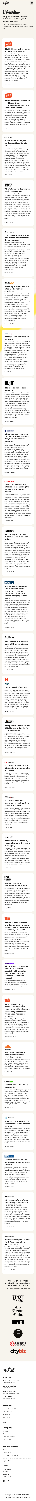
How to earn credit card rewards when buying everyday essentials (15, 1054)
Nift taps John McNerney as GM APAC (17, 338)
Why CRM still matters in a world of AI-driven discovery (17, 642)
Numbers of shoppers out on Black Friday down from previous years (17, 1241)
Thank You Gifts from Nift (16, 687)
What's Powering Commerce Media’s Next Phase (17, 190)
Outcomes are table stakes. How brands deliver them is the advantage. (17, 237)
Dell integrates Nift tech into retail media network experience (17, 288)
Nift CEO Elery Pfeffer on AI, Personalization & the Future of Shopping (17, 843)
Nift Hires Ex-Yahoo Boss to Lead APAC (16, 389)
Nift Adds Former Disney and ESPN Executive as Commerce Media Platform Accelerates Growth (17, 104)
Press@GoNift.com (9, 26)
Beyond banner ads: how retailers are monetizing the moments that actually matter (17, 488)
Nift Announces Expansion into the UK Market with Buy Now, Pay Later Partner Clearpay (17, 437)
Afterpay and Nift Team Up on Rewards (16, 1086)
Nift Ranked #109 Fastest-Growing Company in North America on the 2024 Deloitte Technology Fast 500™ (17, 926)
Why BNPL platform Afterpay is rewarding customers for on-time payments (17, 1202)
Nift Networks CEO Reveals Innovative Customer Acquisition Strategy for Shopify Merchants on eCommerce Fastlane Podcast (16, 972)
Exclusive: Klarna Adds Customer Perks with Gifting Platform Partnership (17, 803)
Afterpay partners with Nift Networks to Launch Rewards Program (17, 1162)
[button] (31, 3)
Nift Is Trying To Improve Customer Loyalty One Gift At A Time (18, 536)
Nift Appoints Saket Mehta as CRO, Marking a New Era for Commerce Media (17, 728)
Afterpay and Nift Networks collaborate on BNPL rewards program (17, 1123)
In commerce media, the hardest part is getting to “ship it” (16, 143)
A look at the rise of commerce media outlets (16, 884)
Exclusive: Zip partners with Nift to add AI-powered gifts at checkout (17, 768)
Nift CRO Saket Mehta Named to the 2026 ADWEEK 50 (18, 50)
